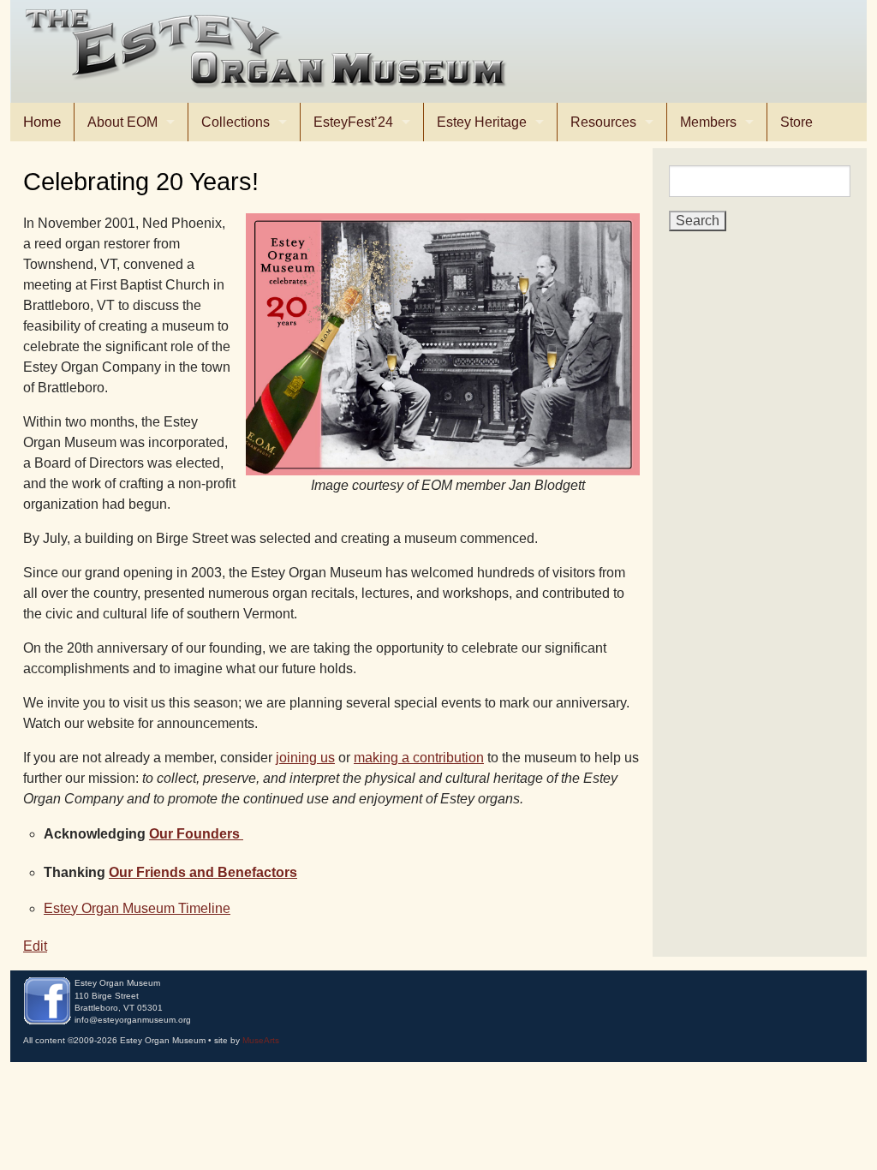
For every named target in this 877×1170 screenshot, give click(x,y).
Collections (235, 122)
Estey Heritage (482, 122)
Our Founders (196, 834)
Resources (603, 122)
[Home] (269, 51)
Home (42, 122)
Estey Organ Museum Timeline (137, 908)
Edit (35, 946)
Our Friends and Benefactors (203, 872)
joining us (305, 757)
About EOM (122, 122)
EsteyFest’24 (353, 122)
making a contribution (419, 757)
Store (796, 122)
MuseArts (260, 1040)
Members (708, 122)
